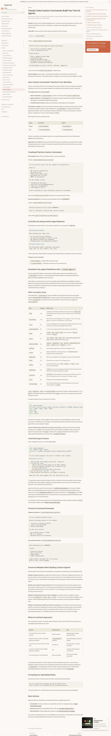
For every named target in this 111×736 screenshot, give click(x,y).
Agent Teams (6, 77)
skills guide (70, 669)
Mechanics (4, 40)
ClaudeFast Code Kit (45, 492)
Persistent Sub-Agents (8, 63)
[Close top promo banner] (109, 1)
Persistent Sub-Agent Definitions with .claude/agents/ (95, 19)
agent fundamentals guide (52, 502)
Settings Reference (6, 35)
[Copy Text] (81, 36)
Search (14, 12)
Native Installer (5, 23)
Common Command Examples (41, 508)
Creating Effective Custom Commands (45, 152)
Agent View (5, 53)
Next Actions (33, 696)
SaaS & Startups (6, 99)
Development (5, 43)
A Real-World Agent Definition (38, 438)
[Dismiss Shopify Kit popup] (107, 719)
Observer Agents (7, 60)
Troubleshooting (6, 107)
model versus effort (60, 434)
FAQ (3, 109)
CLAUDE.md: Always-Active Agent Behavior (46, 221)
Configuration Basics (7, 28)
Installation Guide (6, 21)
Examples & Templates (7, 104)
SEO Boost (6, 116)
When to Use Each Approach (40, 617)
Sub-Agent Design (7, 70)
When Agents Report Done (9, 65)
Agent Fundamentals (8, 50)
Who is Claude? (5, 16)
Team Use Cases (7, 82)
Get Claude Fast (92, 49)
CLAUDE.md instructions (61, 488)
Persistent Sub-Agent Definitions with (52, 269)
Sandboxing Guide (6, 33)
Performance (5, 45)
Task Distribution (7, 72)
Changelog (4, 111)
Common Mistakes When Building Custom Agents (49, 567)
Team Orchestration (8, 75)
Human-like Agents (7, 96)
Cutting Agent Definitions (9, 92)
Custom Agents (7, 89)
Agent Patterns (6, 94)
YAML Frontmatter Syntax (37, 292)
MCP (60, 1)
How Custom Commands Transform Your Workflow (50, 82)
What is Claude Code (7, 18)
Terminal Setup (5, 31)
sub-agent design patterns (66, 708)
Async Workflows (7, 55)
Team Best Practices (8, 84)
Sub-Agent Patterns (8, 67)
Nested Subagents (7, 58)
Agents (3, 48)
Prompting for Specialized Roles (41, 675)
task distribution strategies (67, 711)
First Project (5, 26)
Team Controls (6, 79)
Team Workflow (6, 87)
